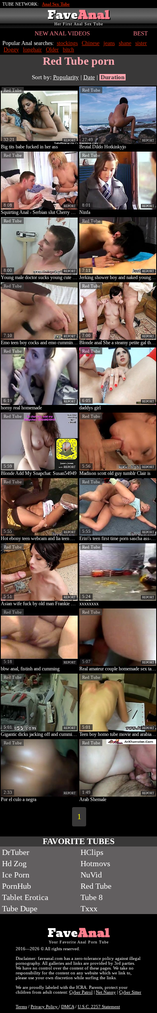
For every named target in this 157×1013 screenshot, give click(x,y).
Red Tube (13, 90)
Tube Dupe (19, 908)
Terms (21, 1006)
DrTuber (15, 852)
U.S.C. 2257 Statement (99, 1006)
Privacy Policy (45, 1006)
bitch (68, 50)
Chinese (90, 43)
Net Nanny (106, 992)
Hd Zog (14, 863)
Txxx (89, 908)
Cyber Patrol (81, 992)
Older (52, 50)
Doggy (11, 50)
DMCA (67, 1006)
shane (125, 43)
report (70, 140)
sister (141, 43)
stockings (67, 43)
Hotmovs (95, 863)
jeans (109, 43)
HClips (92, 852)
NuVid (91, 874)
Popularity (66, 77)
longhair (32, 50)
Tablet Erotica (25, 897)
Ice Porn (15, 874)
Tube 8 (92, 897)
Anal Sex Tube (56, 4)
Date (89, 77)
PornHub (16, 885)
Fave (79, 15)
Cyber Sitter (130, 992)
